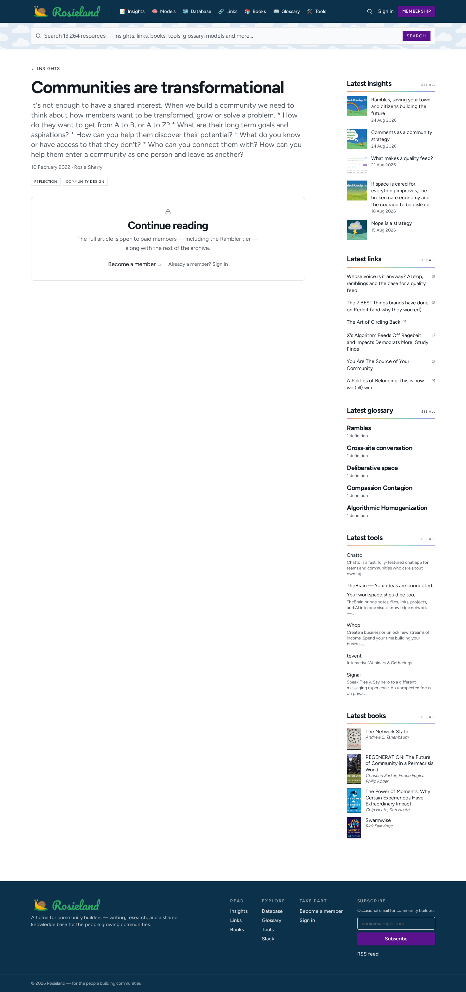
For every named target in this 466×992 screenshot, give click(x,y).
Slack (268, 939)
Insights (132, 11)
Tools (316, 11)
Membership (416, 11)
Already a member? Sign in (198, 264)
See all (428, 85)
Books (255, 11)
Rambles (359, 428)
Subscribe (396, 939)
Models (164, 11)
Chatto (354, 555)
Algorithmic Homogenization (387, 508)
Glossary (286, 11)
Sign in (386, 11)
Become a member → (135, 264)
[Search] (369, 11)
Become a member (321, 911)
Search (416, 35)
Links (227, 11)
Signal (353, 675)
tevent (354, 656)
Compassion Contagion (379, 488)
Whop (353, 625)
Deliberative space (372, 468)
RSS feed (368, 954)
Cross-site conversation (379, 448)
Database (197, 11)
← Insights (45, 68)
